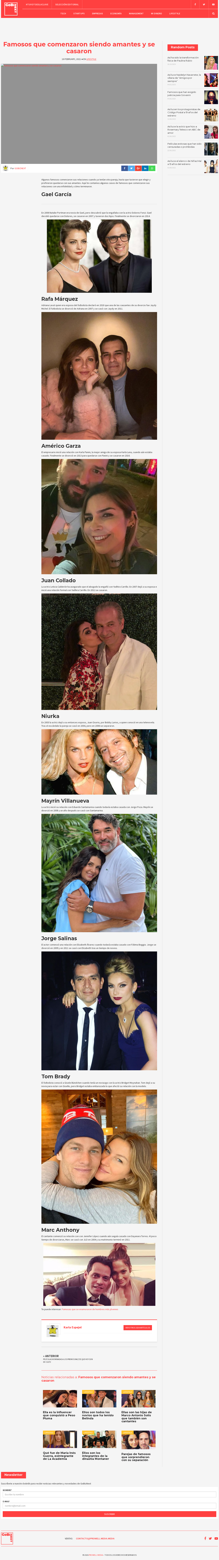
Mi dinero (156, 13)
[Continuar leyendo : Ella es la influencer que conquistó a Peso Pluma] (60, 1398)
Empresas (97, 13)
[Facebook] (195, 4)
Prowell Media (96, 1555)
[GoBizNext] (11, 9)
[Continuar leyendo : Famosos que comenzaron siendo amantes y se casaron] (79, 114)
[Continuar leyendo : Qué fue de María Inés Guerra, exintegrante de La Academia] (60, 1439)
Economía (116, 13)
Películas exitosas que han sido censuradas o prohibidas (185, 147)
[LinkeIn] (145, 168)
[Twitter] (204, 4)
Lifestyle (174, 13)
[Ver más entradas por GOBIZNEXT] (53, 1331)
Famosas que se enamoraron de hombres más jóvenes (90, 1309)
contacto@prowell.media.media (95, 1538)
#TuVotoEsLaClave (37, 4)
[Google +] (138, 168)
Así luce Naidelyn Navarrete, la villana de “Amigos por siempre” (184, 79)
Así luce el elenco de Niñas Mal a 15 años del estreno (184, 164)
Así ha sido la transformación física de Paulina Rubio (183, 60)
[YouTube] (213, 4)
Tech (63, 13)
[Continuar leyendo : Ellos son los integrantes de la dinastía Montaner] (99, 1439)
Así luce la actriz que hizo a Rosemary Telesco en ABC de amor (184, 131)
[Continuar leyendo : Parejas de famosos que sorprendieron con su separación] (138, 1440)
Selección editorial (67, 4)
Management (136, 13)
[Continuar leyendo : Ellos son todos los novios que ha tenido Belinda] (99, 1398)
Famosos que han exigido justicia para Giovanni (182, 95)
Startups (79, 13)
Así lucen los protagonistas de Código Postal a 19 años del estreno (184, 114)
